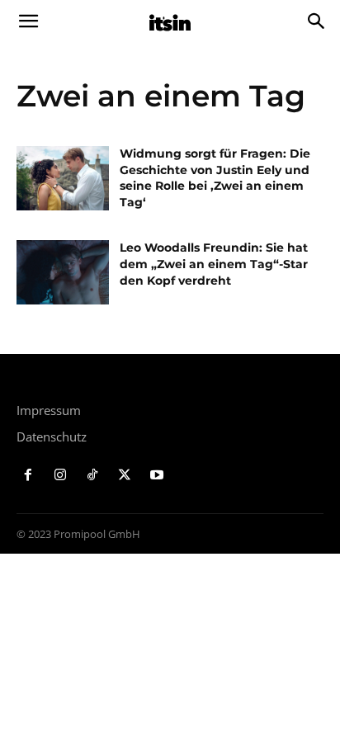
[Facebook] (28, 476)
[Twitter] (124, 476)
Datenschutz (52, 436)
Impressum (49, 410)
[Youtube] (156, 476)
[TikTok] (93, 476)
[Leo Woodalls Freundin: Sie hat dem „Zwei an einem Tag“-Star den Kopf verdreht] (63, 272)
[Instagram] (61, 476)
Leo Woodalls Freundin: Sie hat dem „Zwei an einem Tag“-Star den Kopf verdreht (214, 263)
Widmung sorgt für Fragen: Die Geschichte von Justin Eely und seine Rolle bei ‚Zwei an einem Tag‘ (215, 178)
